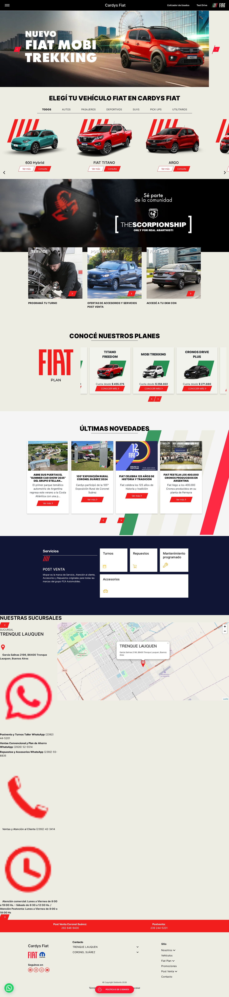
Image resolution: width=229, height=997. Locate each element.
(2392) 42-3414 (28, 828)
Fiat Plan (166, 959)
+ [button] (225, 625)
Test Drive (202, 5)
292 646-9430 (70, 926)
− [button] (225, 630)
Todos (46, 108)
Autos (66, 108)
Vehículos (166, 954)
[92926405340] (41, 968)
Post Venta (167, 970)
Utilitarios (179, 108)
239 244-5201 (158, 926)
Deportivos (114, 108)
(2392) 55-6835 (28, 752)
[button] (15, 45)
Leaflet (225, 697)
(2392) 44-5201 (27, 735)
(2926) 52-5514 (23, 744)
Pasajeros (88, 108)
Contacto (166, 975)
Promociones (169, 964)
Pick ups (156, 108)
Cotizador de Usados (178, 5)
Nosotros (166, 949)
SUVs (136, 108)
